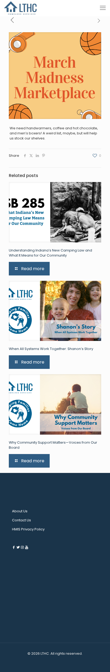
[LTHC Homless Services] (20, 8)
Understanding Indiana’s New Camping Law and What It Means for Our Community (50, 253)
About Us (20, 511)
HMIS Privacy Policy (28, 529)
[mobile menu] (102, 8)
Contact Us (21, 520)
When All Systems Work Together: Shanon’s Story (51, 348)
